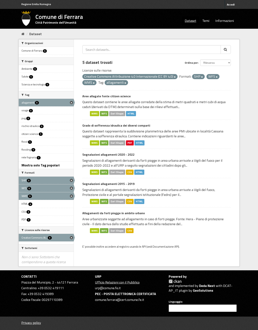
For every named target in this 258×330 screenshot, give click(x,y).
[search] (226, 49)
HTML (130, 113)
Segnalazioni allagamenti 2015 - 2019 (108, 184)
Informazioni (224, 20)
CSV (129, 172)
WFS (104, 113)
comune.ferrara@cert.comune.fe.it (119, 299)
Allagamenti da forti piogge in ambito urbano (113, 213)
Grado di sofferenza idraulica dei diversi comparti (116, 125)
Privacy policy (31, 322)
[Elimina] (175, 76)
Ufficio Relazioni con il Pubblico (117, 282)
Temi (205, 20)
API (144, 246)
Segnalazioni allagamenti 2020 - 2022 (108, 154)
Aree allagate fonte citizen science (106, 96)
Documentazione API (165, 246)
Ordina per (191, 63)
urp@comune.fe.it (108, 288)
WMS (94, 113)
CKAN (175, 281)
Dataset (190, 20)
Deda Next (207, 285)
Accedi (231, 4)
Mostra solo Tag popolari (41, 165)
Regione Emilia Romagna (36, 4)
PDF (129, 143)
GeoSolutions (203, 290)
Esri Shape (117, 113)
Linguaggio (175, 302)
